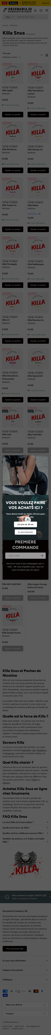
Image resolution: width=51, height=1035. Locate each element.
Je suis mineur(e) (25, 532)
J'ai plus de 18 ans (25, 524)
